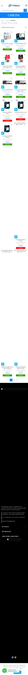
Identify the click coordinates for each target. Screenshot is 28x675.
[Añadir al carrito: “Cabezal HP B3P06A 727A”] (16, 40)
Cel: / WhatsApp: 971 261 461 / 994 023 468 (14, 517)
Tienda (7, 20)
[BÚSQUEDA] (25, 10)
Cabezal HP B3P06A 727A (20, 43)
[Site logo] (14, 5)
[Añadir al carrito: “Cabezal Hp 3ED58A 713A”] (2, 87)
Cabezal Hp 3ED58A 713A (7, 89)
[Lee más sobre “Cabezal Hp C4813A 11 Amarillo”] (16, 236)
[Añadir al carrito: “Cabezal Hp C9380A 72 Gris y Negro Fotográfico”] (2, 364)
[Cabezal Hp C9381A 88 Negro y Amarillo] (20, 308)
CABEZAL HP (9, 45)
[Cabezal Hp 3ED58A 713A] (7, 82)
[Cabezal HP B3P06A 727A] (20, 36)
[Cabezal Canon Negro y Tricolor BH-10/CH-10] (20, 58)
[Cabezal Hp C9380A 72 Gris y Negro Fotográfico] (7, 308)
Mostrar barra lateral (8, 27)
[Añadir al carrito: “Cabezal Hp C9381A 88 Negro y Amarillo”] (16, 364)
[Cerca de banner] (26, 1)
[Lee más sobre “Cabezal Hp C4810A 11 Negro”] (2, 109)
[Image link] (14, 446)
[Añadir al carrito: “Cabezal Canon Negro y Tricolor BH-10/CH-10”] (16, 63)
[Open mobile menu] (2, 5)
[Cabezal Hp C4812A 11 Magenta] (7, 128)
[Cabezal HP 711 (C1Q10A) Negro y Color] (20, 82)
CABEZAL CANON (9, 69)
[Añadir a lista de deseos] (11, 32)
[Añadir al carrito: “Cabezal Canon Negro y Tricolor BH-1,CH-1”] (2, 63)
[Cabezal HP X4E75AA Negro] (7, 36)
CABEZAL (4, 45)
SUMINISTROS (21, 46)
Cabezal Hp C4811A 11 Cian (21, 112)
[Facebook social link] (12, 657)
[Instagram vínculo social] (15, 657)
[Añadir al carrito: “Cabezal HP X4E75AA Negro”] (2, 40)
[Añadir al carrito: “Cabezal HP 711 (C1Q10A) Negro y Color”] (16, 87)
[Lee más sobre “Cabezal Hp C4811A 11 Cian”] (16, 109)
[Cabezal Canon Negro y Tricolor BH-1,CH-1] (7, 58)
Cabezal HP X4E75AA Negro (7, 43)
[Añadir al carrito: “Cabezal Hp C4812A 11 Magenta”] (2, 133)
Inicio (2, 20)
